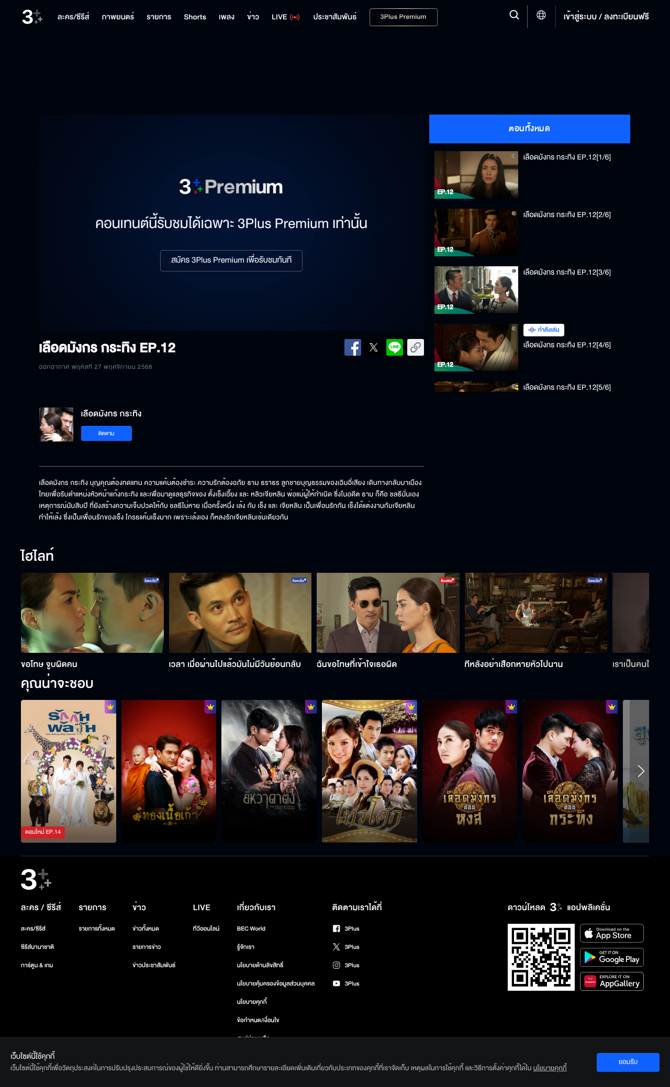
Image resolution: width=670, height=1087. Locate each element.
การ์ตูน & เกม (37, 965)
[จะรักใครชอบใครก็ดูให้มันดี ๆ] (169, 771)
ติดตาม (106, 433)
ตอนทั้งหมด (529, 128)
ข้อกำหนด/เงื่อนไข (258, 1020)
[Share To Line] (394, 347)
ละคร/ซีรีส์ (33, 929)
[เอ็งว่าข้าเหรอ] (269, 771)
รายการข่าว (146, 947)
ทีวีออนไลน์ (206, 929)
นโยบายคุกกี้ (252, 1002)
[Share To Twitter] (373, 347)
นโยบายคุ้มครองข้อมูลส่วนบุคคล (276, 984)
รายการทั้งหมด (97, 929)
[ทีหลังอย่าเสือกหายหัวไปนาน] (536, 613)
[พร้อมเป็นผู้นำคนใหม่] (570, 771)
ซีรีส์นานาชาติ (37, 947)
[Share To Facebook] (352, 347)
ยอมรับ (628, 1062)
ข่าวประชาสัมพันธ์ (153, 965)
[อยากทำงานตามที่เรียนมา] (68, 771)
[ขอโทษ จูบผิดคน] (92, 613)
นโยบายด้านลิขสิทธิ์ (260, 965)
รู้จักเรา (245, 947)
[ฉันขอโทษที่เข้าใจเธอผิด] (388, 613)
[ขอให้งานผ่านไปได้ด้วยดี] (470, 771)
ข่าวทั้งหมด (145, 929)
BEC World (251, 929)
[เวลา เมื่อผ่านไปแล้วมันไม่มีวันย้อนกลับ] (240, 613)
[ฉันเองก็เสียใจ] (369, 771)
